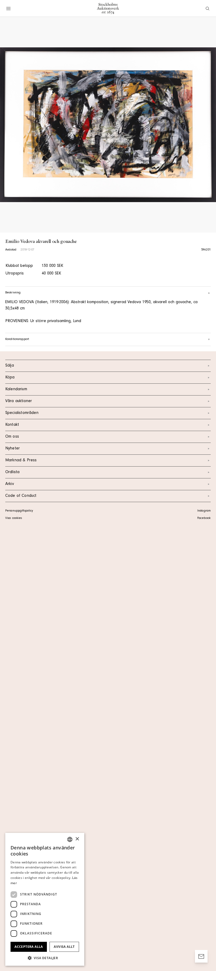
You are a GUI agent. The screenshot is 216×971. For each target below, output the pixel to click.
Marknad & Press (21, 460)
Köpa (10, 378)
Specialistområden (21, 413)
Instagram (204, 511)
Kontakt (12, 425)
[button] (45, 957)
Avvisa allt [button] (64, 946)
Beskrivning (13, 292)
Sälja (9, 366)
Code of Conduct (20, 496)
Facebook (203, 518)
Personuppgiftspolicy (19, 511)
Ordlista (12, 472)
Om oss (12, 437)
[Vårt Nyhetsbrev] (201, 956)
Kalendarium (16, 389)
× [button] (77, 839)
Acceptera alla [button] (28, 946)
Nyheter (12, 449)
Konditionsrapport (17, 339)
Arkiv (9, 484)
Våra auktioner (18, 401)
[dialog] (44, 899)
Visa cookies (13, 518)
